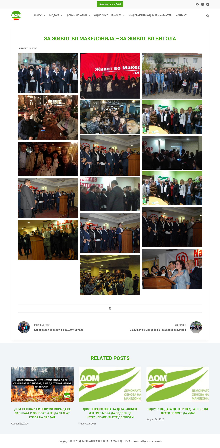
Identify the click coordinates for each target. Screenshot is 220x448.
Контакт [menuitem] (181, 15)
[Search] (207, 15)
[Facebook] (197, 4)
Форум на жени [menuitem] (77, 15)
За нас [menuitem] (38, 15)
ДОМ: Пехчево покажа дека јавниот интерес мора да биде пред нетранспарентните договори (110, 413)
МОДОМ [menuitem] (54, 15)
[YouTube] (207, 4)
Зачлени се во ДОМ (110, 4)
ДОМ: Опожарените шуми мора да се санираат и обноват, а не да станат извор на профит (42, 413)
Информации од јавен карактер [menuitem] (150, 15)
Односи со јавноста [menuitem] (107, 15)
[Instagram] (202, 4)
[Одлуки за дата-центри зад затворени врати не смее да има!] (177, 384)
